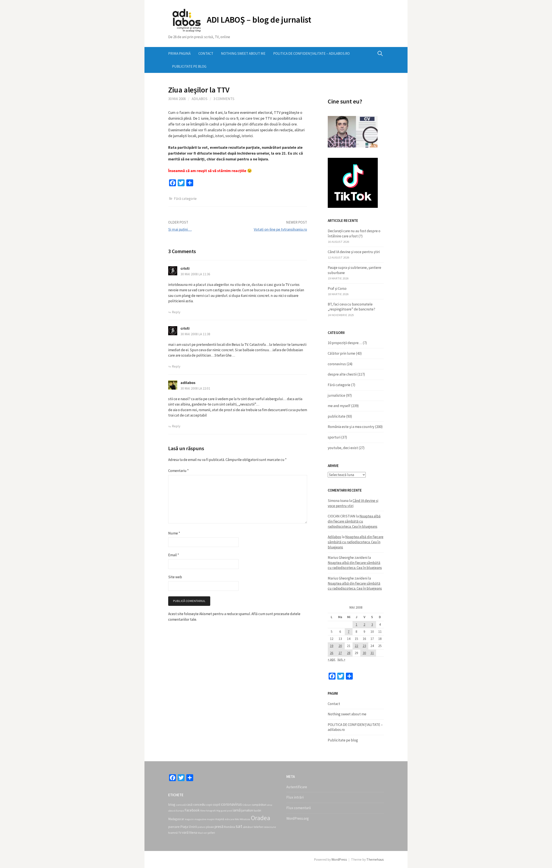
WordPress (339, 859)
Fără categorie (339, 384)
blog (171, 804)
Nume (174, 533)
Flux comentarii (298, 807)
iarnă (237, 810)
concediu (199, 804)
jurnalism (247, 810)
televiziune (270, 827)
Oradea (260, 818)
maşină (219, 819)
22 (356, 646)
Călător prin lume (341, 353)
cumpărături (259, 805)
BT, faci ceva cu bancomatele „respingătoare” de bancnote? (351, 307)
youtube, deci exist (343, 447)
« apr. (332, 659)
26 (331, 653)
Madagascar (176, 819)
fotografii (211, 810)
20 (340, 646)
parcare (174, 826)
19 (331, 646)
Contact (205, 53)
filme (202, 810)
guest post (226, 810)
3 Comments (223, 98)
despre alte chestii (342, 374)
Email (173, 555)
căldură (171, 810)
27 (340, 653)
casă (189, 804)
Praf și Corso (337, 288)
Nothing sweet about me (243, 53)
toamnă (173, 833)
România (229, 827)
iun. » (341, 659)
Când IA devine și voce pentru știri (354, 251)
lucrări (257, 810)
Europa (180, 810)
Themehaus (375, 859)
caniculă (181, 804)
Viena (193, 832)
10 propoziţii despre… (345, 342)
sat (239, 826)
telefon (258, 827)
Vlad (200, 832)
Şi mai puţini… (180, 229)
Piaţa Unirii (188, 826)
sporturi (334, 437)
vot (205, 832)
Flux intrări (295, 797)
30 (364, 653)
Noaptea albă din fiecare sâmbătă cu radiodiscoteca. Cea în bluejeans (354, 521)
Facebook (192, 810)
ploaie (210, 827)
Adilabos (199, 98)
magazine (200, 819)
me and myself (339, 405)
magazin (189, 819)
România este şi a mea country (351, 426)
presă (219, 826)
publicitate (336, 416)
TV (179, 833)
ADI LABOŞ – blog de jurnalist (259, 19)
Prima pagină (179, 53)
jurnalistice (336, 395)
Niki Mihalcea (242, 819)
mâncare (229, 819)
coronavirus (337, 364)
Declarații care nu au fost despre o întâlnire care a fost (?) (354, 233)
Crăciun (246, 804)
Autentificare (296, 787)
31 (372, 653)
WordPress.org (297, 818)
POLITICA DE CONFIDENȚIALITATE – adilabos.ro (311, 53)
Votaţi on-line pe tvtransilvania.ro (280, 229)
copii (209, 805)
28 (348, 653)
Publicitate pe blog (189, 66)
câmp (269, 805)
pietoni (201, 827)
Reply (176, 312)
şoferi (211, 833)
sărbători (248, 827)
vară (185, 832)
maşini (211, 819)
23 (364, 646)
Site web (175, 577)
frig (218, 810)
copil (216, 804)
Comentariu (178, 470)
